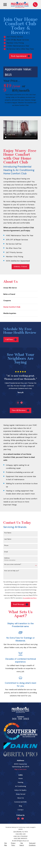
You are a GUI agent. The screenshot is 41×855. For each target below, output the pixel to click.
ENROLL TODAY (20, 267)
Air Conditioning (20, 786)
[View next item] (21, 403)
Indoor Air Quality (20, 790)
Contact (20, 810)
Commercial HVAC (20, 802)
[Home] (20, 4)
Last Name (7, 539)
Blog (20, 806)
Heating (20, 782)
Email (6, 552)
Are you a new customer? (12, 564)
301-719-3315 (20, 718)
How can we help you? (11, 571)
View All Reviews (18, 410)
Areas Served (20, 794)
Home (21, 778)
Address (7, 558)
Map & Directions (20, 769)
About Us (20, 798)
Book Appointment (18, 56)
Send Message (18, 604)
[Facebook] (18, 818)
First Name (7, 533)
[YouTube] (22, 818)
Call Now (9, 339)
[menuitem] (20, 288)
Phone (6, 545)
